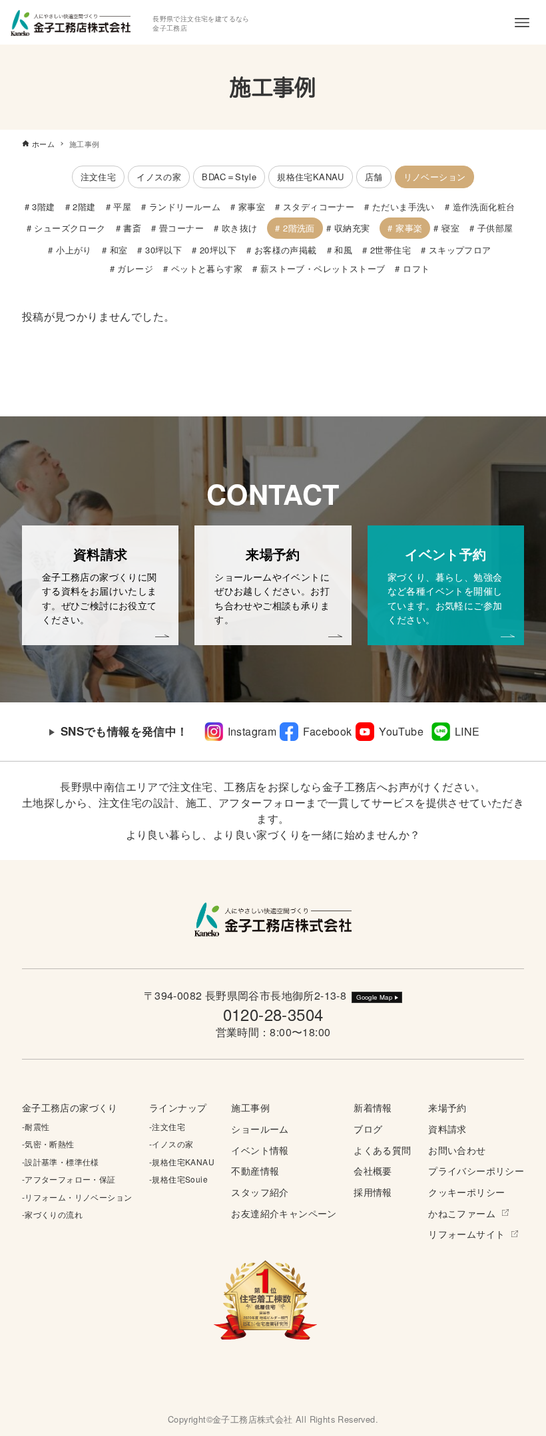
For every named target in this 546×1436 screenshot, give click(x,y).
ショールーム (259, 1128)
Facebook (327, 731)
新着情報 (373, 1107)
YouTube (401, 731)
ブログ (368, 1128)
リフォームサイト (466, 1233)
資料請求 (447, 1128)
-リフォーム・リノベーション (77, 1197)
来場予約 (447, 1107)
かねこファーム (461, 1213)
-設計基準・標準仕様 (60, 1161)
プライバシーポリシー (476, 1170)
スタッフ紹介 (259, 1192)
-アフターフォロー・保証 (69, 1179)
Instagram (252, 731)
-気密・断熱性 (48, 1143)
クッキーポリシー (466, 1192)
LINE (467, 731)
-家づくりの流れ (52, 1214)
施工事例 (250, 1107)
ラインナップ (177, 1107)
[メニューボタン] (522, 22)
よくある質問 (382, 1150)
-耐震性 (36, 1126)
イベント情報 (259, 1150)
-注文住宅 (167, 1126)
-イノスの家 (171, 1143)
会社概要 (373, 1170)
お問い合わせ (456, 1150)
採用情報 (373, 1192)
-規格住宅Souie (178, 1179)
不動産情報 (255, 1170)
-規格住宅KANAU (181, 1161)
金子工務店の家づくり (70, 1107)
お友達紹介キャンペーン (283, 1213)
